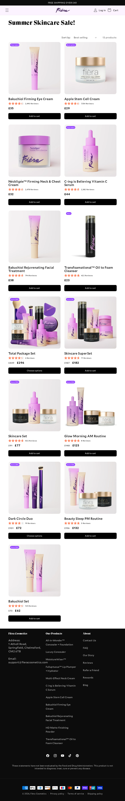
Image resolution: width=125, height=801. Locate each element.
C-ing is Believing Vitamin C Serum (61, 687)
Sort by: (66, 37)
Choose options (34, 370)
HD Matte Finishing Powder (57, 729)
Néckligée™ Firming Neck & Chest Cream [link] (34, 183)
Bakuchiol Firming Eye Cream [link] (30, 98)
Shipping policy (95, 793)
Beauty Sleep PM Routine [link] (83, 518)
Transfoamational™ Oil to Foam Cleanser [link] (88, 269)
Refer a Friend (91, 670)
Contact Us (89, 640)
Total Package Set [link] (21, 353)
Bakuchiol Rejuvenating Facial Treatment (59, 718)
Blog (85, 685)
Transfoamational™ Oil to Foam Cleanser (61, 741)
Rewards (88, 677)
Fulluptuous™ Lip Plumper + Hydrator (61, 668)
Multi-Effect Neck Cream (60, 678)
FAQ (85, 647)
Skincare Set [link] (17, 436)
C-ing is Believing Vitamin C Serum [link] (85, 183)
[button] (7, 10)
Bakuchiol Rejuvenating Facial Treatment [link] (31, 269)
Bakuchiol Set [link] (18, 601)
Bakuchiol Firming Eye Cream (58, 706)
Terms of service (76, 793)
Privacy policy (57, 793)
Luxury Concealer (56, 651)
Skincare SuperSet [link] (78, 353)
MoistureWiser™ (56, 659)
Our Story (88, 655)
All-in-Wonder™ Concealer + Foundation (59, 642)
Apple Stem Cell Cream (59, 697)
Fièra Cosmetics (38, 793)
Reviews (88, 662)
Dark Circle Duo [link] (20, 518)
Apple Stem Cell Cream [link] (82, 98)
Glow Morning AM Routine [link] (85, 436)
